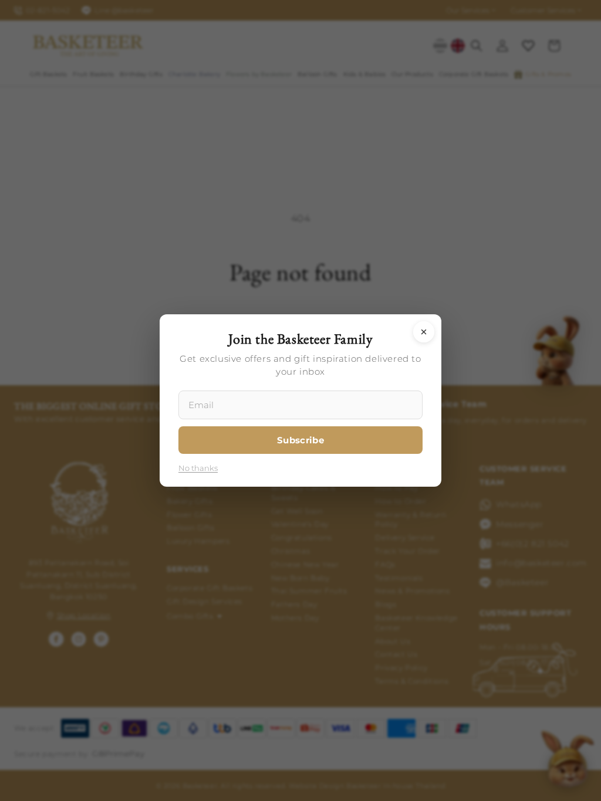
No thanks (198, 468)
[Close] (423, 331)
